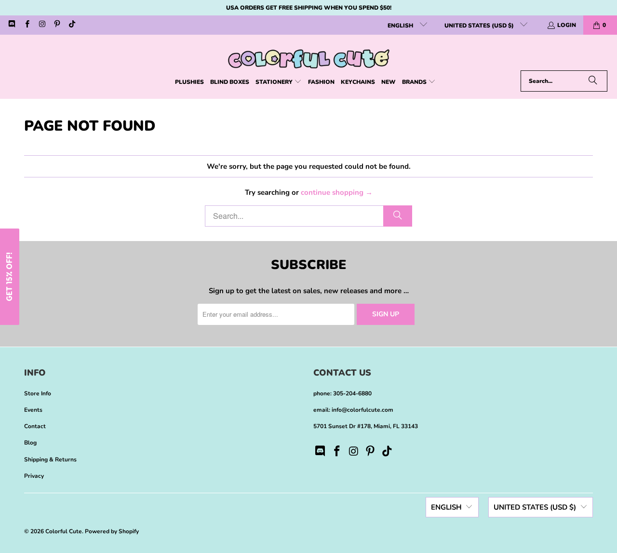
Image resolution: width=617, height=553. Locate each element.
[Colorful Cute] (308, 55)
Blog (30, 442)
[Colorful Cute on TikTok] (71, 25)
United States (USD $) (479, 25)
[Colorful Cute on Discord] (11, 25)
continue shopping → (337, 192)
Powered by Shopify (112, 531)
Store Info (37, 393)
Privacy (34, 476)
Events (33, 410)
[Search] (592, 81)
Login (566, 25)
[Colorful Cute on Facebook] (26, 25)
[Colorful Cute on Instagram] (42, 25)
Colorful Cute (63, 531)
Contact (35, 426)
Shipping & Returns (50, 459)
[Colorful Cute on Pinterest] (57, 25)
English (401, 25)
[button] (278, 82)
